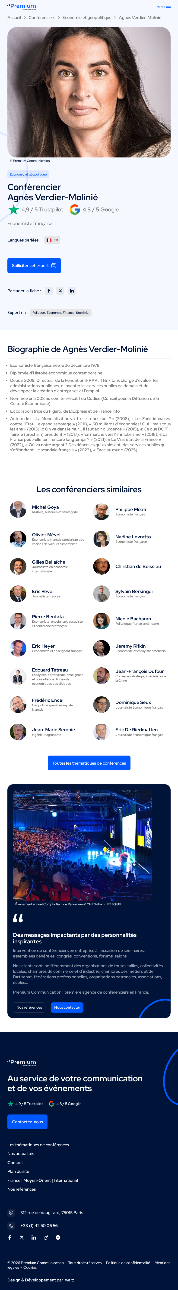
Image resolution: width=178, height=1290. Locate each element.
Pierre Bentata (48, 617)
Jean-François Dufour (139, 671)
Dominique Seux (133, 702)
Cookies (30, 1267)
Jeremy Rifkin (130, 646)
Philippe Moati (130, 509)
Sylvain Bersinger (134, 591)
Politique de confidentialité (128, 1262)
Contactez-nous (27, 1121)
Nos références (29, 1007)
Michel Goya (45, 507)
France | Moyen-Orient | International (42, 1180)
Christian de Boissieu (138, 566)
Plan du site (18, 1171)
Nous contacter (67, 1007)
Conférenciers (42, 17)
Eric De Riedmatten (136, 730)
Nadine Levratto (133, 537)
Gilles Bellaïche (48, 562)
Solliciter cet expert (30, 265)
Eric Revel (43, 591)
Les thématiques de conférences (38, 1144)
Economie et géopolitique (87, 17)
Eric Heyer (43, 646)
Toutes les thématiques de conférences (89, 763)
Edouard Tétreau (50, 670)
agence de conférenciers (105, 992)
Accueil (14, 17)
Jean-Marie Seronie (53, 730)
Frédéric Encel (48, 700)
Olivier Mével (46, 535)
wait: (69, 1280)
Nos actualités (20, 1153)
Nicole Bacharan (133, 619)
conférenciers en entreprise (68, 950)
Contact (15, 1162)
